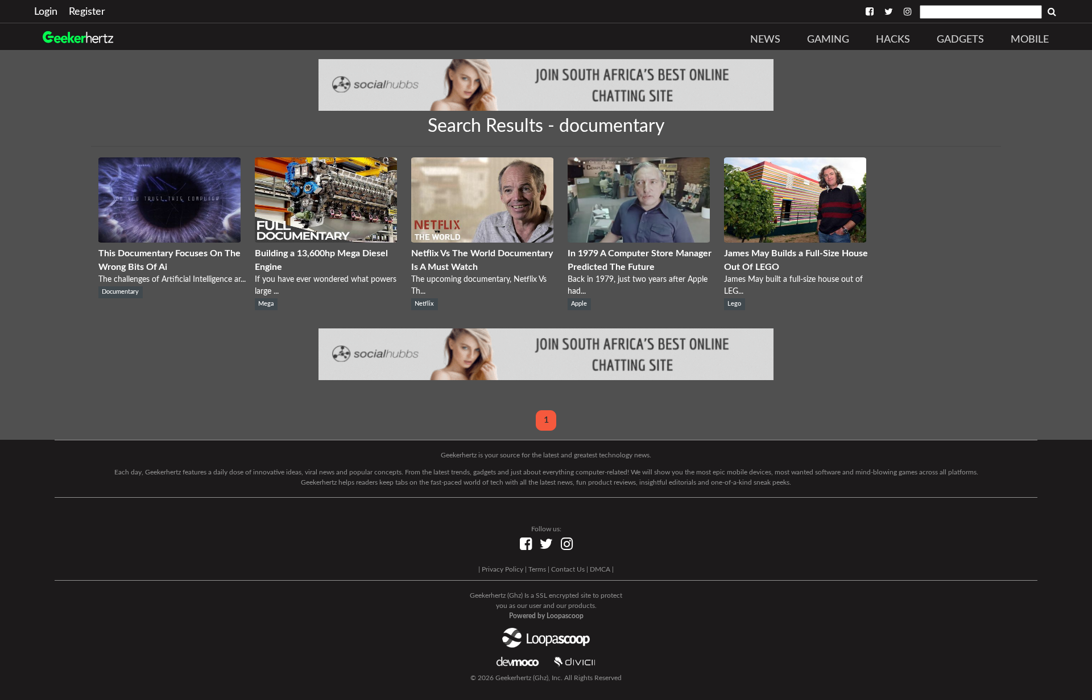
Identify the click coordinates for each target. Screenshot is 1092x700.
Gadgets (960, 40)
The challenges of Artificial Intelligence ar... (172, 280)
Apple (579, 304)
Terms (537, 569)
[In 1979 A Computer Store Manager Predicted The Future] (639, 239)
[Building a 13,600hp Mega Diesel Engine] (326, 239)
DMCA (600, 569)
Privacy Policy (502, 569)
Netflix (424, 304)
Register (87, 12)
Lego (734, 304)
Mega (266, 304)
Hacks (893, 40)
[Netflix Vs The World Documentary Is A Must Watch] (482, 239)
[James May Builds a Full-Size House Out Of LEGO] (795, 239)
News (765, 40)
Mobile (1030, 40)
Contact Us (568, 569)
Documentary (120, 292)
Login (45, 12)
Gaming (828, 40)
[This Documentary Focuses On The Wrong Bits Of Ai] (169, 239)
